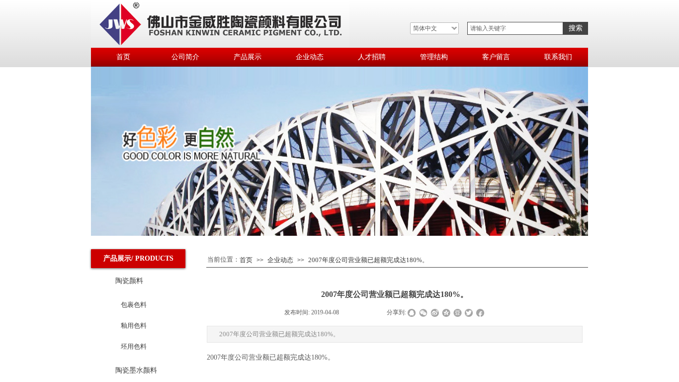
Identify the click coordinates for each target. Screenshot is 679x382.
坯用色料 (134, 346)
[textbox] (515, 28)
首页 (246, 260)
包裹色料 (134, 304)
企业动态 (280, 260)
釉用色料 (134, 325)
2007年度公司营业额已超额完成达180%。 (368, 260)
